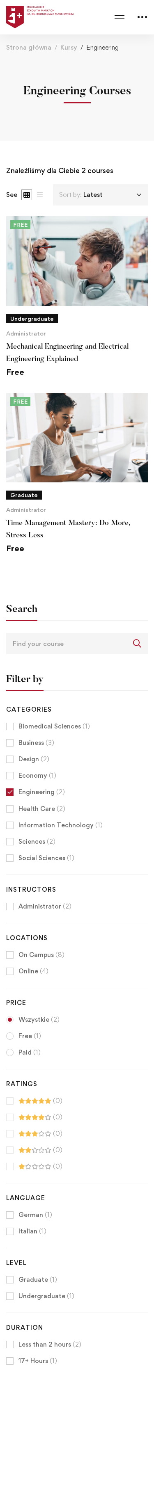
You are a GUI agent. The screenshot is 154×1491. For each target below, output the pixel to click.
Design (33, 759)
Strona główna (28, 47)
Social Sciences (46, 858)
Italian (32, 1231)
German (35, 1215)
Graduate (37, 1279)
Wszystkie (39, 1019)
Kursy (68, 47)
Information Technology (60, 825)
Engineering (41, 792)
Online (33, 971)
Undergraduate (46, 1296)
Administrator (26, 333)
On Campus (41, 955)
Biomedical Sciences (54, 726)
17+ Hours (37, 1361)
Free (29, 1036)
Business (36, 743)
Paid (29, 1052)
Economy (37, 775)
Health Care (41, 809)
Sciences (36, 841)
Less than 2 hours (49, 1344)
